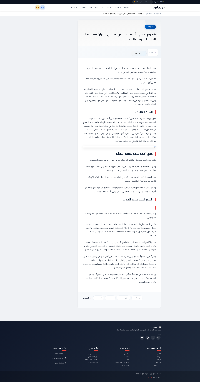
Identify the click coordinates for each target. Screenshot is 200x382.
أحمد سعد (110, 297)
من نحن (158, 359)
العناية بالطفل (125, 365)
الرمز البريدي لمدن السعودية (121, 362)
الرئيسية (126, 7)
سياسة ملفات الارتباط (91, 359)
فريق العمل (157, 365)
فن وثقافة (137, 297)
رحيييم (148, 377)
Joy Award (98, 297)
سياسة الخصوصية (92, 354)
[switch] (37, 7)
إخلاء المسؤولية (93, 362)
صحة (102, 7)
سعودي (83, 7)
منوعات (109, 7)
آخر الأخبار (118, 7)
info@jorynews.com (58, 358)
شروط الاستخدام (93, 356)
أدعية (90, 7)
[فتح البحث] (42, 7)
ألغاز (96, 7)
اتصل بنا (158, 362)
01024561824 (59, 354)
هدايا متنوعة (73, 7)
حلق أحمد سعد (123, 297)
